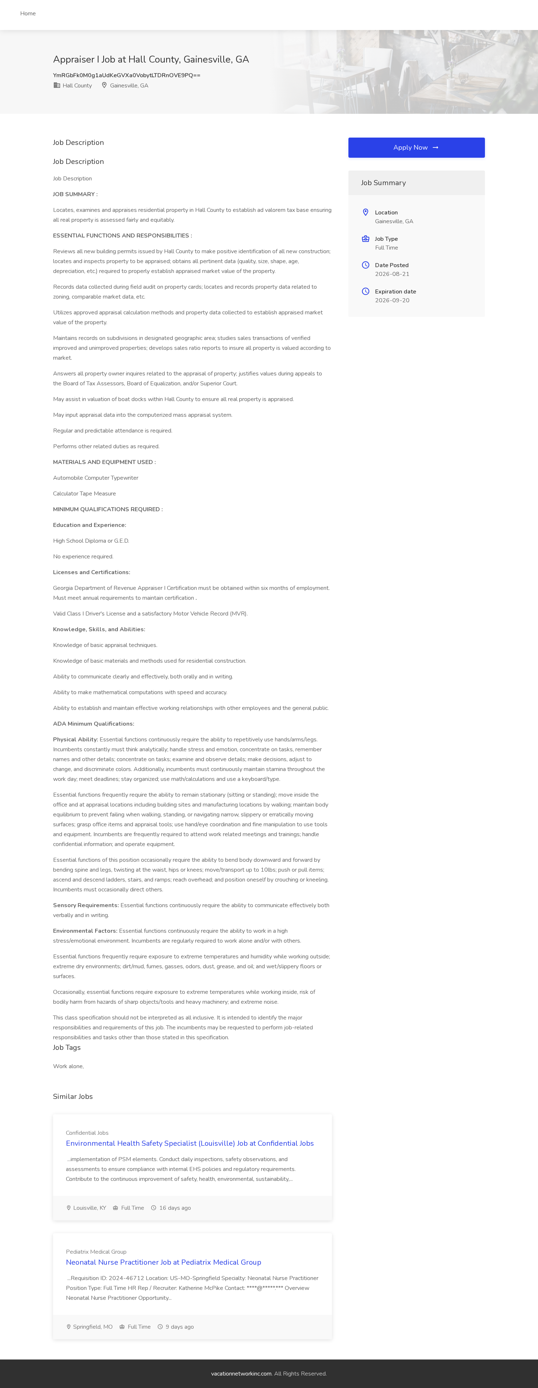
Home (28, 14)
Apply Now (411, 147)
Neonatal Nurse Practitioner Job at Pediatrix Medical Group (163, 1262)
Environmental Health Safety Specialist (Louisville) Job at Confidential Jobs (190, 1143)
